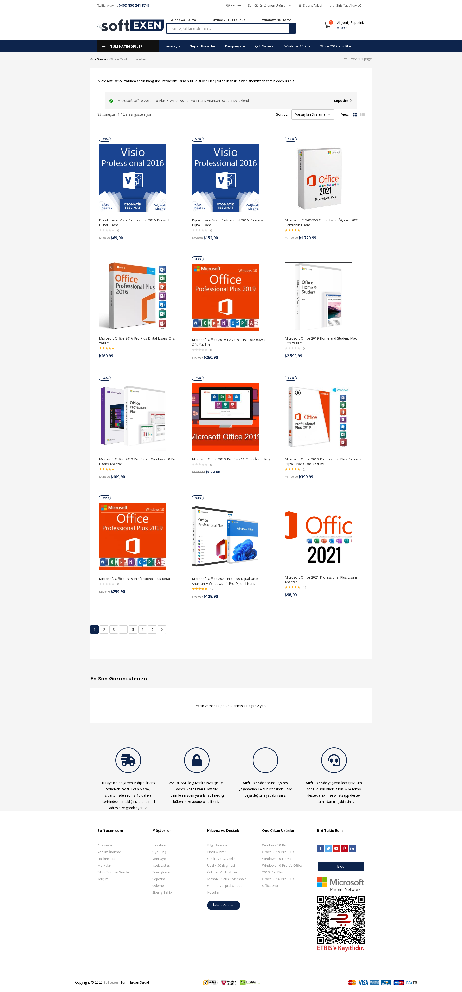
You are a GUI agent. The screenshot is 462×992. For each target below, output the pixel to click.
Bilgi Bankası (217, 845)
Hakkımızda (106, 858)
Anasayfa (173, 46)
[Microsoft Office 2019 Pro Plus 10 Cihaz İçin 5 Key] (225, 416)
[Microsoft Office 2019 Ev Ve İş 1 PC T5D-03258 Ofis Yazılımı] (225, 297)
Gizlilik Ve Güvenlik (221, 858)
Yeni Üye (159, 858)
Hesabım (159, 845)
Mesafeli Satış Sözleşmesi (227, 879)
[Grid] (355, 114)
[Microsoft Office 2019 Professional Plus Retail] (132, 536)
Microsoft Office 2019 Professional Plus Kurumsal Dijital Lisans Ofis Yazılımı (323, 461)
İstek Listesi (161, 865)
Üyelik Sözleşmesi (221, 865)
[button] (233, 5)
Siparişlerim (161, 872)
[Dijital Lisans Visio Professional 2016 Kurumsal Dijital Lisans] (225, 177)
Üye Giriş (159, 852)
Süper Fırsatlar (202, 46)
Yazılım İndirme (109, 852)
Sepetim (341, 100)
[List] (362, 114)
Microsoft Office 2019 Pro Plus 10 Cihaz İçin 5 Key (231, 459)
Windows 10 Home (277, 858)
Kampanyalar (235, 46)
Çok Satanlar (265, 46)
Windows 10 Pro (297, 46)
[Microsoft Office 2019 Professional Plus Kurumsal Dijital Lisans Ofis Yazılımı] (318, 416)
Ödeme (158, 885)
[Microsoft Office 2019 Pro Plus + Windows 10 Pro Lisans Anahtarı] (132, 416)
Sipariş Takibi (162, 892)
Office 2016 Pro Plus (278, 879)
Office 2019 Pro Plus (336, 46)
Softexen (111, 982)
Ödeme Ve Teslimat (222, 872)
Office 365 (270, 885)
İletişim (103, 879)
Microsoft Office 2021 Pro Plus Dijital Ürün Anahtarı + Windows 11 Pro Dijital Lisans (225, 581)
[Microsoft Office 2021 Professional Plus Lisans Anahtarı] (318, 535)
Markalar (104, 865)
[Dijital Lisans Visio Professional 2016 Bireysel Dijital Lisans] (132, 177)
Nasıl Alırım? (216, 852)
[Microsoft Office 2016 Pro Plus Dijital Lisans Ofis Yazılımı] (132, 295)
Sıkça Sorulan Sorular (113, 872)
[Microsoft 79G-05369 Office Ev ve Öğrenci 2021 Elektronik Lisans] (318, 177)
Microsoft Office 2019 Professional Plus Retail (135, 578)
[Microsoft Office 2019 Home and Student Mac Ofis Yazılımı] (318, 295)
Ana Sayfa (98, 59)
